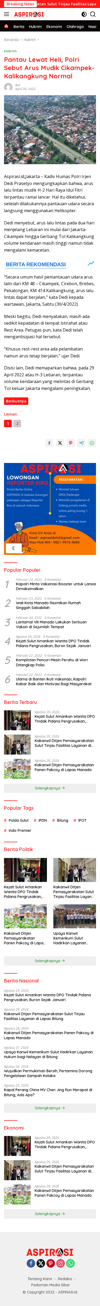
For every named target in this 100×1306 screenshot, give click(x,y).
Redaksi (65, 1278)
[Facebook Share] (49, 443)
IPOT (82, 820)
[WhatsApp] (70, 1263)
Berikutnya (16, 401)
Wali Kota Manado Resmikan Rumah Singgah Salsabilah (48, 605)
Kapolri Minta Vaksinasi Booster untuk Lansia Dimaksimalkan (56, 586)
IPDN (43, 820)
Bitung (62, 820)
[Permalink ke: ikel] (8, 86)
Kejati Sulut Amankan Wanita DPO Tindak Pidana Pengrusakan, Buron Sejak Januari (53, 643)
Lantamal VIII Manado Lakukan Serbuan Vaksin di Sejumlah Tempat (51, 624)
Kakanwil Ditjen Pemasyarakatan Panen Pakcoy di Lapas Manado (64, 767)
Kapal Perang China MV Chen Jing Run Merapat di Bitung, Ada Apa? (48, 1092)
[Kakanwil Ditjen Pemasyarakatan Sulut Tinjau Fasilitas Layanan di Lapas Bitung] (17, 745)
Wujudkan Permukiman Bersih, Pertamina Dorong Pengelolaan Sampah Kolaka (48, 1073)
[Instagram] (60, 1263)
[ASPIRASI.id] (28, 14)
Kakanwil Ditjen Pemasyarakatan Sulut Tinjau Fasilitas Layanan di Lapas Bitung (64, 743)
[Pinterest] (50, 1263)
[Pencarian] (93, 14)
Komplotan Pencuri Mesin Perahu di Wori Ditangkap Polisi (52, 662)
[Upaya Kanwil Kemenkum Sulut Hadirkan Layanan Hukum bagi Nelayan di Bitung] (74, 916)
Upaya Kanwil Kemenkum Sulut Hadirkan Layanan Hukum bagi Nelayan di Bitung (74, 938)
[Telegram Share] (81, 443)
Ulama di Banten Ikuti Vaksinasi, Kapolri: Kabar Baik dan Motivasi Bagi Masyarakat (53, 681)
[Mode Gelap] (84, 14)
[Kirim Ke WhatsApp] (92, 443)
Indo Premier (20, 830)
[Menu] (7, 14)
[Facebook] (31, 1263)
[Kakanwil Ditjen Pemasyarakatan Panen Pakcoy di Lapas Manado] (17, 769)
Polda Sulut (19, 820)
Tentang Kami (39, 1278)
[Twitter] (41, 1263)
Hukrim (10, 51)
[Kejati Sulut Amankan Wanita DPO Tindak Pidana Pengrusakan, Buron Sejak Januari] (17, 720)
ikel (17, 85)
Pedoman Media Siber (50, 1285)
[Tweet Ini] (60, 443)
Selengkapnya (48, 788)
